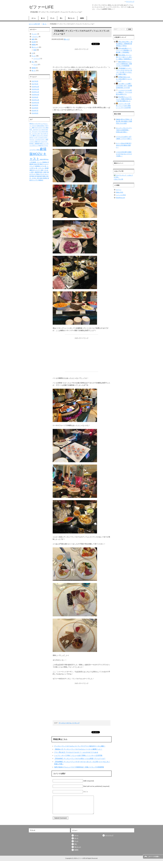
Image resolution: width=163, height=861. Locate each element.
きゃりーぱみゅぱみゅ (38, 125)
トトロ (35, 137)
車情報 (34, 68)
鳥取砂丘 (40, 180)
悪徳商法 (44, 162)
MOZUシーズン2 (34, 123)
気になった (71, 18)
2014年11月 (35, 100)
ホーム (34, 18)
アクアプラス (38, 127)
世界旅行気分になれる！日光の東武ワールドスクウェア (124, 79)
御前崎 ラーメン (37, 162)
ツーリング (36, 58)
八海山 (38, 149)
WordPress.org (120, 197)
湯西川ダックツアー (34, 170)
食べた (43, 18)
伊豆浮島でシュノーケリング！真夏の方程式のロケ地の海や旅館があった (124, 99)
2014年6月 (35, 113)
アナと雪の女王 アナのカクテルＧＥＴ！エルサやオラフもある (76, 752)
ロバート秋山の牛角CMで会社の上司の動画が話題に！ (123, 145)
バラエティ (35, 36)
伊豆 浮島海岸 (35, 143)
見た (61, 18)
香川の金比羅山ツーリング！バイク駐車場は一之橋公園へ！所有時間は (124, 50)
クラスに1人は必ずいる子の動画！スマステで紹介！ (124, 137)
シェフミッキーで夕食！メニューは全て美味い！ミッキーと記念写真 (78, 755)
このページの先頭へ (154, 856)
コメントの (121, 195)
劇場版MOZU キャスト (37, 154)
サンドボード (44, 133)
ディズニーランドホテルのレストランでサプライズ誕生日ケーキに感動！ (79, 746)
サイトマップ (109, 835)
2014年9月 (35, 105)
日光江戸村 (36, 164)
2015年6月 (35, 97)
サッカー (34, 34)
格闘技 (82, 18)
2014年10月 (35, 102)
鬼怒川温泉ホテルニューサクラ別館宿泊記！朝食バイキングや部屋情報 (79, 767)
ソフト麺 (31, 135)
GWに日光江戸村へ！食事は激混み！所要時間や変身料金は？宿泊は (124, 43)
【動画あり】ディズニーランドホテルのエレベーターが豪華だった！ (78, 749)
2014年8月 (35, 108)
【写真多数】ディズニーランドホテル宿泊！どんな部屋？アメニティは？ (79, 758)
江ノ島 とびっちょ (38, 168)
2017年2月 (35, 84)
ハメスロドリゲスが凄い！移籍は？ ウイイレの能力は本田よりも (124, 92)
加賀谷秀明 (43, 159)
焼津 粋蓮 (43, 172)
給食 (41, 178)
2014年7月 (35, 110)
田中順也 (31, 176)
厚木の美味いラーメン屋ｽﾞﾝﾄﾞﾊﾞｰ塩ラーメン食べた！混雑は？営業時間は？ (124, 57)
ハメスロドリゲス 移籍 (41, 139)
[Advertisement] (81, 58)
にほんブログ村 (118, 179)
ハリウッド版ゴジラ (34, 141)
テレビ (35, 64)
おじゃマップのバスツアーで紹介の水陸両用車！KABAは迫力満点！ (124, 130)
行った (52, 18)
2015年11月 (35, 92)
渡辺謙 (46, 168)
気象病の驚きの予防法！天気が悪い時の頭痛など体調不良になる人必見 (124, 121)
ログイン (118, 189)
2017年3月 (35, 81)
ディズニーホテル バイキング (69, 723)
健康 (33, 39)
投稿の (119, 192)
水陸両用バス (38, 166)
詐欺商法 (44, 178)
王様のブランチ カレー (42, 174)
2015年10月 (35, 94)
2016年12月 (35, 86)
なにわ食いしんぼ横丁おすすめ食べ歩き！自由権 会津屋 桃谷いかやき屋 (124, 85)
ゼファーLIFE (41, 7)
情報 (34, 50)
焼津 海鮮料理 (35, 172)
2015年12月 (35, 89)
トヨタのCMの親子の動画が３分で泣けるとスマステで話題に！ (124, 154)
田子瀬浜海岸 (38, 176)
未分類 (34, 42)
